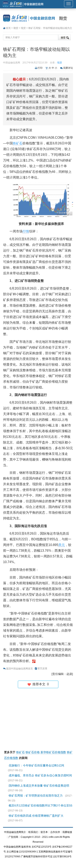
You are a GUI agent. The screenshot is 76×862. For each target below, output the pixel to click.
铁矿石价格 (33, 752)
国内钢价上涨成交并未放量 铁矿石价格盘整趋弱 (39, 785)
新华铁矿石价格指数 (53, 752)
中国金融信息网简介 (15, 832)
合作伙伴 (55, 832)
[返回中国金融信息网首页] (33, 661)
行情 (25, 231)
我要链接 (67, 832)
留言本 (44, 832)
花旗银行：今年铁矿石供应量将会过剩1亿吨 (36, 765)
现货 (23, 28)
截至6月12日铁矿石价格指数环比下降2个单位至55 (40, 805)
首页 (8, 28)
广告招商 (13, 837)
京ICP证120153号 (41, 846)
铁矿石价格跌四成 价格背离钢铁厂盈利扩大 (36, 815)
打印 (40, 67)
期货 (63, 18)
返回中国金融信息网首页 (19, 668)
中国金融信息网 (12, 846)
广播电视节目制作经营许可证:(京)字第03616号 (46, 856)
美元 (61, 545)
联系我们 (33, 832)
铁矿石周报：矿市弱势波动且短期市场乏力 (36, 795)
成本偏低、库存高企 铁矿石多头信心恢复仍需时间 (40, 775)
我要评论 (68, 67)
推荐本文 (40, 684)
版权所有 (26, 846)
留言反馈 (42, 668)
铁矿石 (17, 143)
